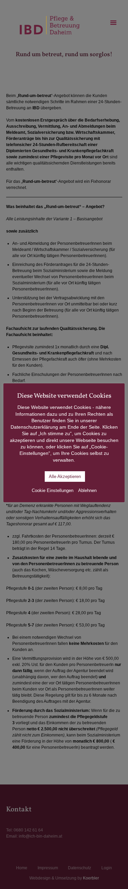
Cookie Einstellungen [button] (52, 490)
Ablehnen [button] (87, 490)
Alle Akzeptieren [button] (65, 476)
